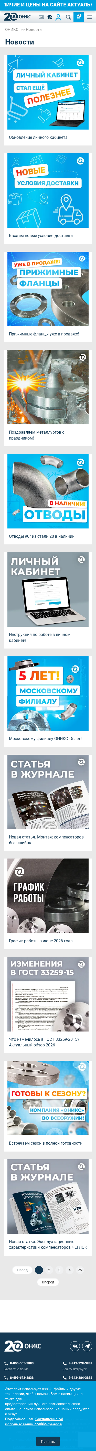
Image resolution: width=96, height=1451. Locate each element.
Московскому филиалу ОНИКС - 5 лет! (45, 738)
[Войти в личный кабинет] (58, 17)
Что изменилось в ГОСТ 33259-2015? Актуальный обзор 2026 (44, 1042)
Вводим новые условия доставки (41, 235)
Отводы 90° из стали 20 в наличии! (42, 536)
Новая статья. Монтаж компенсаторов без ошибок (46, 840)
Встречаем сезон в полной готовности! (46, 1143)
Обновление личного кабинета (38, 137)
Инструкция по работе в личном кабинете (39, 637)
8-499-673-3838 (22, 1378)
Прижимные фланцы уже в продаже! (44, 334)
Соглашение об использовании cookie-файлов (34, 1421)
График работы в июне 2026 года (41, 940)
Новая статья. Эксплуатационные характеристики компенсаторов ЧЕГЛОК (48, 1244)
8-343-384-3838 (80, 1378)
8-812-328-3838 (80, 1363)
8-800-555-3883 (22, 1363)
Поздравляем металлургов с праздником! (36, 435)
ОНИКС (12, 29)
